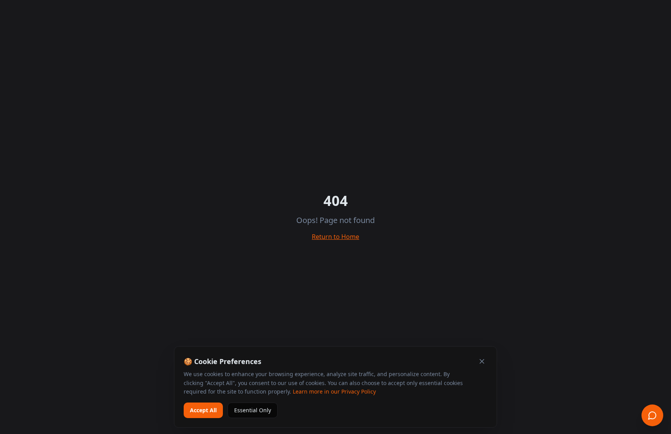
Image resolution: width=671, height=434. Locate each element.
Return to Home (335, 236)
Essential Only (252, 410)
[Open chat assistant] (652, 415)
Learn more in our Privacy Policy (334, 391)
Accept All (203, 410)
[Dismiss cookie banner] (481, 361)
